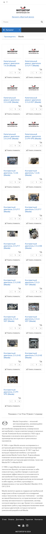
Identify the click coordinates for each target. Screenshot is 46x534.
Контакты (39, 519)
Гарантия (29, 519)
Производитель (10, 37)
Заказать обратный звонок (23, 17)
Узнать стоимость (13, 77)
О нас (4, 519)
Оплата (11, 519)
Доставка (20, 519)
